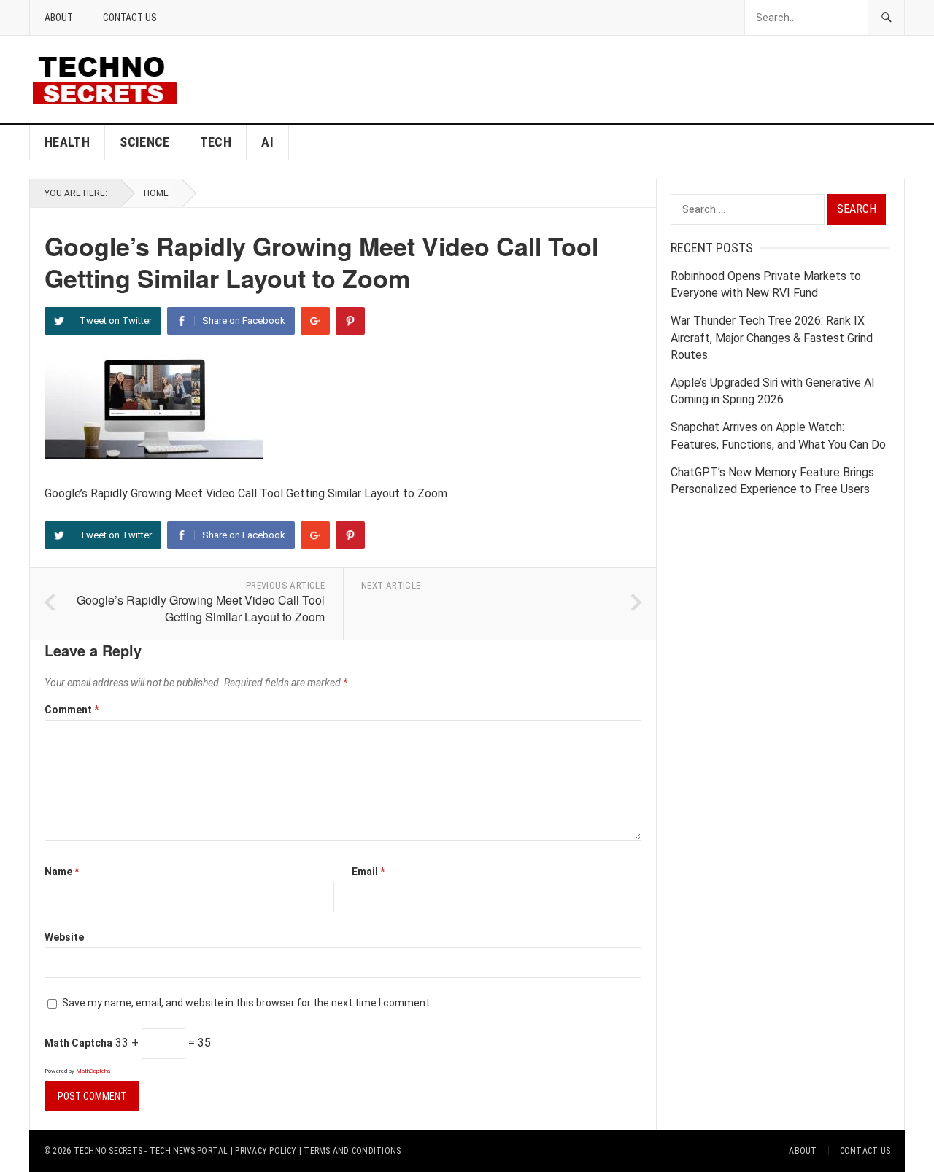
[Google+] (315, 321)
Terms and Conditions (352, 1151)
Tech (215, 142)
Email (368, 871)
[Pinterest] (350, 321)
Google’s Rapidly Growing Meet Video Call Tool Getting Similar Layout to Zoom (201, 608)
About (59, 17)
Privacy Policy (265, 1151)
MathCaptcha (93, 1071)
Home (156, 193)
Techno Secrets (108, 1151)
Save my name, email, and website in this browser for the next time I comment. (247, 1003)
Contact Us (130, 17)
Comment (72, 709)
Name (62, 871)
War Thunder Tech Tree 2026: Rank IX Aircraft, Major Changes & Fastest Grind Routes (772, 337)
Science (145, 142)
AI (267, 142)
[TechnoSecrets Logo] (110, 78)
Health (67, 142)
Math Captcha (78, 1043)
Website (64, 937)
